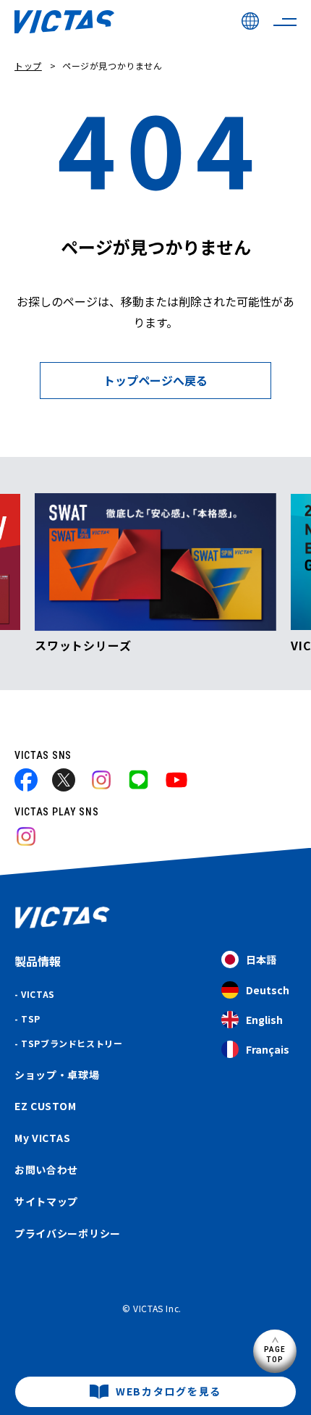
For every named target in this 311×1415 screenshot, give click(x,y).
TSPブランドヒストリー (71, 1043)
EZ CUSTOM (45, 1106)
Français (267, 1049)
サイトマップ (46, 1201)
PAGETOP (275, 1354)
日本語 (261, 959)
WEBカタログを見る (168, 1391)
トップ (28, 65)
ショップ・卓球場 (57, 1074)
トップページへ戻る (155, 380)
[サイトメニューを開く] (285, 21)
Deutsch (267, 990)
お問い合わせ (46, 1169)
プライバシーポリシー (67, 1233)
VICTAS (38, 994)
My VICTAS (42, 1137)
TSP (31, 1018)
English (264, 1019)
